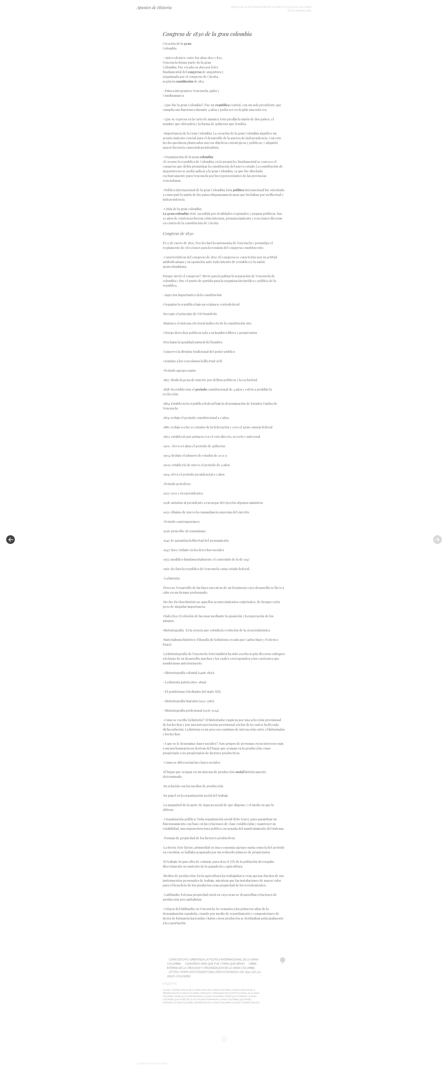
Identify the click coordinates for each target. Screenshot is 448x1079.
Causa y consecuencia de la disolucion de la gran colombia (197, 990)
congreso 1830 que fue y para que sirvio (215, 963)
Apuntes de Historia (154, 7)
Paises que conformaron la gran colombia (199, 996)
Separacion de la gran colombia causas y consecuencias (226, 1002)
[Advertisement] (255, 66)
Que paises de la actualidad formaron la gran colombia (206, 999)
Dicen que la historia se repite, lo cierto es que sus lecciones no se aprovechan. (271, 8)
